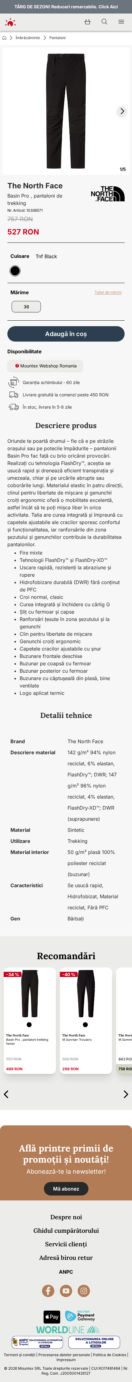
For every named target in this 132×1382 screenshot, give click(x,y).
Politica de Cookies (109, 1354)
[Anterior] (6, 1093)
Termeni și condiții (19, 1354)
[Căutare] (104, 22)
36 (26, 306)
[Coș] (87, 22)
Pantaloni (57, 37)
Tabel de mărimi (108, 292)
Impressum (66, 1359)
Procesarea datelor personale (64, 1354)
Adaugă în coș (66, 334)
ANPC (66, 1272)
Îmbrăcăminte (28, 37)
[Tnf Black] (15, 270)
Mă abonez (66, 1189)
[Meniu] (121, 22)
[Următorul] (126, 1093)
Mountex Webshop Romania (48, 365)
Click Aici (108, 6)
